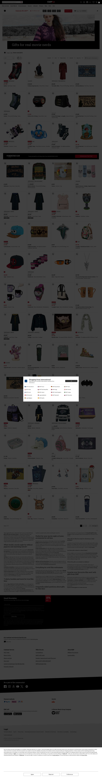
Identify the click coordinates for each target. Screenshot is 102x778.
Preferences (70, 774)
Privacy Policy (84, 755)
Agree (32, 774)
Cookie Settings (56, 755)
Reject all (51, 774)
